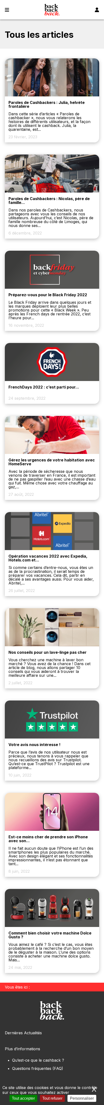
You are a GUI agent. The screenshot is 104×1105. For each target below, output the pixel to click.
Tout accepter (23, 1098)
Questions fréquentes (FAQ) (37, 1068)
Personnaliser (82, 1098)
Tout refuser (52, 1098)
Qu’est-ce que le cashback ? (38, 1060)
